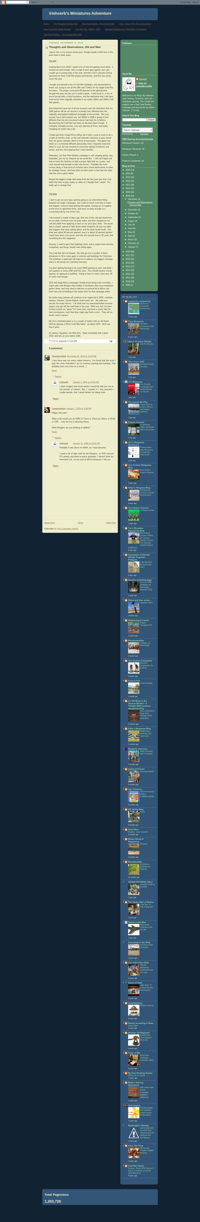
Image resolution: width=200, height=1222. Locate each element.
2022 (128, 185)
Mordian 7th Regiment (139, 1033)
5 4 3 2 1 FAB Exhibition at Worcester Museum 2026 (146, 586)
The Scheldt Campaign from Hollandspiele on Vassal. (146, 388)
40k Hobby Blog (135, 809)
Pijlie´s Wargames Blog (139, 729)
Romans (143, 844)
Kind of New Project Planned (147, 471)
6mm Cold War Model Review (57, 29)
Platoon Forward (136, 422)
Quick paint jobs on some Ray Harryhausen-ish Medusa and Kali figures (147, 1133)
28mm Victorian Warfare (139, 342)
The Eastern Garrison (138, 508)
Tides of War (134, 1053)
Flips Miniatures (136, 321)
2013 (128, 270)
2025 (128, 173)
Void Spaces (134, 1105)
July (130, 225)
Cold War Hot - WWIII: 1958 (87, 29)
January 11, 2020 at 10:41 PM (86, 443)
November (133, 210)
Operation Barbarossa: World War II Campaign (126, 29)
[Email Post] (110, 341)
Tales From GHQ (136, 362)
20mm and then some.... (140, 600)
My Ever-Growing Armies (140, 1073)
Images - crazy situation (138, 832)
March (131, 240)
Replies (58, 377)
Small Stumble (146, 683)
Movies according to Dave (140, 1023)
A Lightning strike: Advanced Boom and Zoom (147, 427)
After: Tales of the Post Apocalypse (135, 24)
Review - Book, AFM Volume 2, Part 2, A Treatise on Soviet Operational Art (141, 1170)
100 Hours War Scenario (146, 946)
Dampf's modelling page (140, 580)
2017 (128, 255)
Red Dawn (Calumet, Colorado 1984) (147, 1057)
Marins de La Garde (136, 1075)
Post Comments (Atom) (67, 529)
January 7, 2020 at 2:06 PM (78, 409)
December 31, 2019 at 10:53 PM (81, 356)
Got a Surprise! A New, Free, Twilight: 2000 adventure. (147, 714)
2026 (128, 170)
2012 (128, 274)
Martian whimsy (146, 1005)
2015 (128, 263)
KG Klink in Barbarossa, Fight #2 (145, 866)
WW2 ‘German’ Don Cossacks (146, 752)
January (132, 247)
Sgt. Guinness (135, 789)
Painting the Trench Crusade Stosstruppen (147, 492)
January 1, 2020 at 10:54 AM (86, 382)
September (133, 217)
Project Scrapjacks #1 (146, 624)
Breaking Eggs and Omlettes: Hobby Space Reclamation (146, 1111)
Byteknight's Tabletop (138, 1126)
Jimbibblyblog (135, 1003)
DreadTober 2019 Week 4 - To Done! (146, 1037)
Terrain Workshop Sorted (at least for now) (146, 968)
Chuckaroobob (59, 356)
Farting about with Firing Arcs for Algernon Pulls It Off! (146, 451)
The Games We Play (138, 402)
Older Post (111, 523)
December (133, 199)
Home (46, 24)
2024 (128, 177)
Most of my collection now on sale (146, 927)
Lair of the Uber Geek (138, 963)
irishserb (64, 382)
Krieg (142, 812)
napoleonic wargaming (139, 301)
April (130, 236)
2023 (128, 181)
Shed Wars (133, 830)
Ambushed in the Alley (139, 942)
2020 (128, 192)
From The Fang (135, 1146)
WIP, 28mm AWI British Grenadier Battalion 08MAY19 (146, 1092)
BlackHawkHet (135, 862)
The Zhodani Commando (140, 661)
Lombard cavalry (147, 510)
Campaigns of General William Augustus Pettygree (139, 557)
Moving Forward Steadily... (147, 365)
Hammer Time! (146, 603)
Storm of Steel (135, 983)
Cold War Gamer (136, 1166)
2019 (128, 196)
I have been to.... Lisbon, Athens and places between (147, 408)
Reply (54, 371)
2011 (128, 278)
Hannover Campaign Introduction (145, 306)
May (130, 232)
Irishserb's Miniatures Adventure (80, 13)
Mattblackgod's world (138, 620)
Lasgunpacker (58, 409)
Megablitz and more (137, 749)
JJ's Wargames (135, 382)
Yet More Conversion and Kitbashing (147, 326)
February (132, 243)
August (131, 221)
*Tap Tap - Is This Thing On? (146, 905)
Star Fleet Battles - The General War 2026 (63, 34)
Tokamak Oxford (147, 771)
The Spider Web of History (141, 902)
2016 (128, 259)
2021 (128, 188)
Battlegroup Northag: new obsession (146, 733)
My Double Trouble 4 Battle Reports (147, 1150)
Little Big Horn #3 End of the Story (146, 564)
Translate (144, 134)
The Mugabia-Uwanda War (65, 24)
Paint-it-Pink (134, 681)
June (130, 228)
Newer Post (49, 523)
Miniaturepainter (136, 641)
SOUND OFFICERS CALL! (140, 882)
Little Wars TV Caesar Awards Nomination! (146, 987)
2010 (128, 281)
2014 (128, 266)
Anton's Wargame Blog (139, 488)
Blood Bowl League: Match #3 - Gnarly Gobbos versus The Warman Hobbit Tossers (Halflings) (140, 540)
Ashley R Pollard (136, 769)
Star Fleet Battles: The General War (98, 24)
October (132, 213)
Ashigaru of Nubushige (145, 644)
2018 (128, 252)
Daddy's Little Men (137, 922)
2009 (128, 285)
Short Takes (133, 1026)
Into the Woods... (147, 344)
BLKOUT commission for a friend (146, 665)
